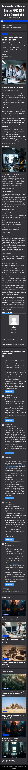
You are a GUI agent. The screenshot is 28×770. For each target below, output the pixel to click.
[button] (2, 21)
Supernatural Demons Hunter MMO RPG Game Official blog (14, 10)
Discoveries (5, 34)
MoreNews (20, 766)
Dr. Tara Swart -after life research (10, 618)
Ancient (5, 711)
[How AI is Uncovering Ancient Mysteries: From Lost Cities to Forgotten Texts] (14, 705)
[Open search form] (26, 21)
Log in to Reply (10, 391)
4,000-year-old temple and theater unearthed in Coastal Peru (13, 663)
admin (4, 54)
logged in (10, 591)
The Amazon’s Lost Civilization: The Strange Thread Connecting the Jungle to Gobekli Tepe (14, 692)
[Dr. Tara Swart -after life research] (14, 608)
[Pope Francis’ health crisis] (14, 750)
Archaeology (6, 688)
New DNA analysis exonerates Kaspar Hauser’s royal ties (13, 640)
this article (15, 564)
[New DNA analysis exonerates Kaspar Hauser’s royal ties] (14, 630)
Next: (13, 343)
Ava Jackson (5, 619)
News (5, 756)
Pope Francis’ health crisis (8, 760)
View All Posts (14, 332)
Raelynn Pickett (6, 718)
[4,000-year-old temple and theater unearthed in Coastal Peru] (14, 653)
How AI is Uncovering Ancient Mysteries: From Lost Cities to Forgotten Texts (13, 716)
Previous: (12, 338)
